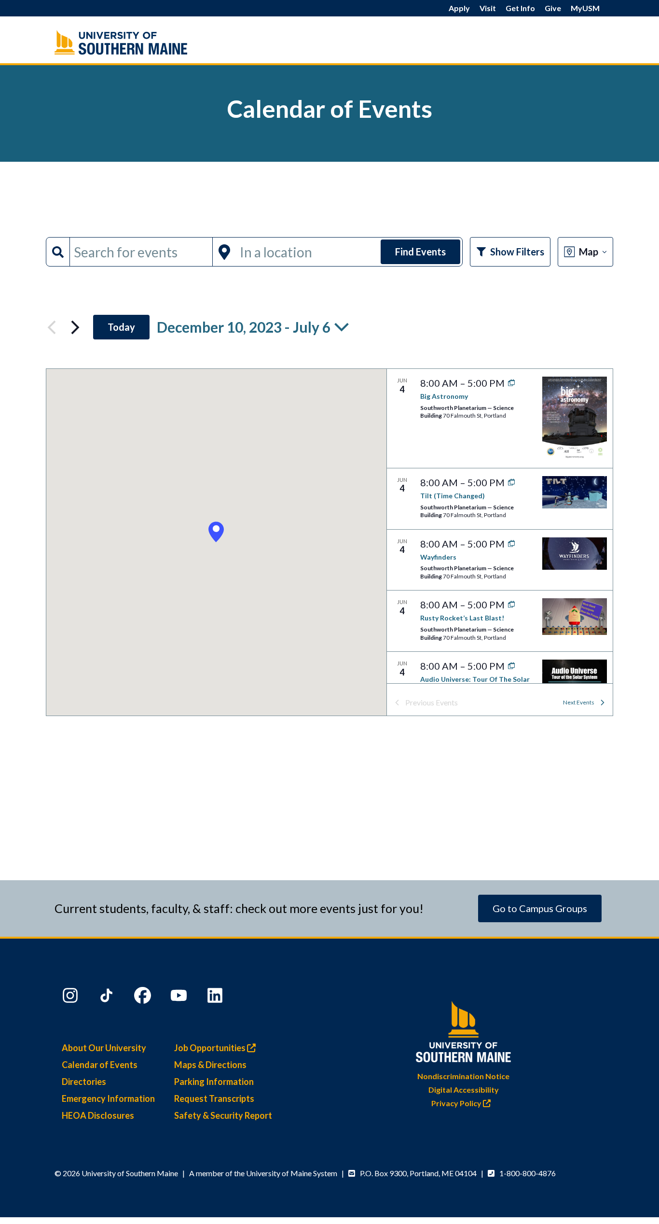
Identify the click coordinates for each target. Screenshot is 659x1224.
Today (121, 327)
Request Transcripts (214, 1098)
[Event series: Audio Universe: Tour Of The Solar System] (509, 666)
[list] (499, 526)
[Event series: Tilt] (509, 482)
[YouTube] (180, 997)
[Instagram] (71, 997)
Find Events (420, 251)
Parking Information (214, 1081)
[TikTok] (107, 997)
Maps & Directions (210, 1064)
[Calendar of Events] (141, 42)
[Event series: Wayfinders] (509, 543)
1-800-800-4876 (527, 1173)
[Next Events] (75, 327)
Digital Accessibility (463, 1089)
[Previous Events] (51, 327)
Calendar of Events (99, 1064)
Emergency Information (108, 1098)
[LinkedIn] (216, 997)
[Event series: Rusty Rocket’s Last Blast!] (509, 604)
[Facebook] (143, 997)
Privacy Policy (457, 1103)
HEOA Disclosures (98, 1115)
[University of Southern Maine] (463, 1029)
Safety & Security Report (223, 1115)
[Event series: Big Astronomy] (509, 383)
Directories (84, 1081)
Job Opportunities (210, 1047)
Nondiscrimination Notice (463, 1076)
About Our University (104, 1047)
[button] (216, 531)
